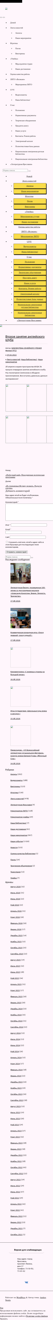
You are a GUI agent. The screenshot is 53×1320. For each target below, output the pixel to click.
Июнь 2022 (15, 1192)
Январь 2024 (15, 1076)
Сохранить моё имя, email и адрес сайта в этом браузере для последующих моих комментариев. (24, 544)
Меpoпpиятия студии (23, 64)
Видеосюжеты (21, 95)
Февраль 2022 (16, 1216)
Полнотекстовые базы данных (27, 146)
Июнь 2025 (15, 972)
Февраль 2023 (16, 1143)
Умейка (13, 878)
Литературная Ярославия (21, 805)
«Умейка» (14, 59)
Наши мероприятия (23, 38)
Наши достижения (22, 69)
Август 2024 (15, 1033)
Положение (20, 110)
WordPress (20, 1297)
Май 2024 (14, 1052)
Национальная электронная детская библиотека (29, 152)
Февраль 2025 (16, 997)
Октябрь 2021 (16, 1235)
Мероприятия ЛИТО (23, 84)
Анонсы (18, 33)
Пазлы (18, 48)
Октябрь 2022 (16, 1168)
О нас (12, 105)
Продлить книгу (22, 126)
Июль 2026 (15, 893)
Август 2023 (15, 1107)
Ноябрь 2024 (16, 1015)
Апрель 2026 (16, 911)
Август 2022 (15, 1180)
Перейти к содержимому (11, 1)
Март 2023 (15, 1137)
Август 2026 (15, 887)
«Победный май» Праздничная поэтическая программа (24, 476)
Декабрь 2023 (16, 1082)
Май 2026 (14, 905)
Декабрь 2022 (16, 1155)
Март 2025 (15, 991)
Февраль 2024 (16, 1070)
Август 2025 (15, 960)
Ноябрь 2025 (16, 942)
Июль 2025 (15, 966)
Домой (13, 22)
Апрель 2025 (16, 984)
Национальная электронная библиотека (31, 159)
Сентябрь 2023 (16, 1100)
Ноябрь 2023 (16, 1088)
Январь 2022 (15, 1223)
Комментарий (12, 502)
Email (8, 530)
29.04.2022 (12, 355)
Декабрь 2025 (16, 936)
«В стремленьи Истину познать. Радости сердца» (23, 487)
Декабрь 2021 (16, 1229)
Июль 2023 (15, 1113)
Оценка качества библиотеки (22, 854)
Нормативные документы (25, 115)
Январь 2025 (15, 1003)
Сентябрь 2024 (16, 1027)
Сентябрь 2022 (16, 1174)
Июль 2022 (15, 1186)
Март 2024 (15, 1064)
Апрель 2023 (16, 1131)
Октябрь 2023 (16, 1094)
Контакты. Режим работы (25, 136)
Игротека (14, 43)
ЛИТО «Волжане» (17, 79)
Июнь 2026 (15, 899)
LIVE (12, 89)
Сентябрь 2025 (16, 954)
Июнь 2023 (15, 1119)
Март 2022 (15, 1210)
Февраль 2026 (16, 923)
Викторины (20, 53)
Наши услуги (20, 131)
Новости (14, 848)
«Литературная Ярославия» (21, 164)
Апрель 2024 (16, 1058)
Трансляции (15, 872)
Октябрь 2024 (16, 1021)
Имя (7, 525)
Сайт (7, 537)
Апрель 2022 (16, 1204)
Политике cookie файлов (37, 1316)
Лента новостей (16, 28)
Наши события (16, 842)
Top (1, 1307)
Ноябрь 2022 (16, 1161)
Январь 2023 (15, 1149)
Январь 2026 (15, 930)
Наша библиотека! (22, 100)
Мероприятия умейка (19, 817)
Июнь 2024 (15, 1046)
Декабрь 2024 (16, 1009)
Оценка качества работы (20, 74)
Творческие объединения (25, 120)
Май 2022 (14, 1198)
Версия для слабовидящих (28, 1250)
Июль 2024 (15, 1039)
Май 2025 (14, 978)
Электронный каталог (24, 141)
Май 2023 (14, 1125)
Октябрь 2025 (16, 948)
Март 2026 (15, 917)
